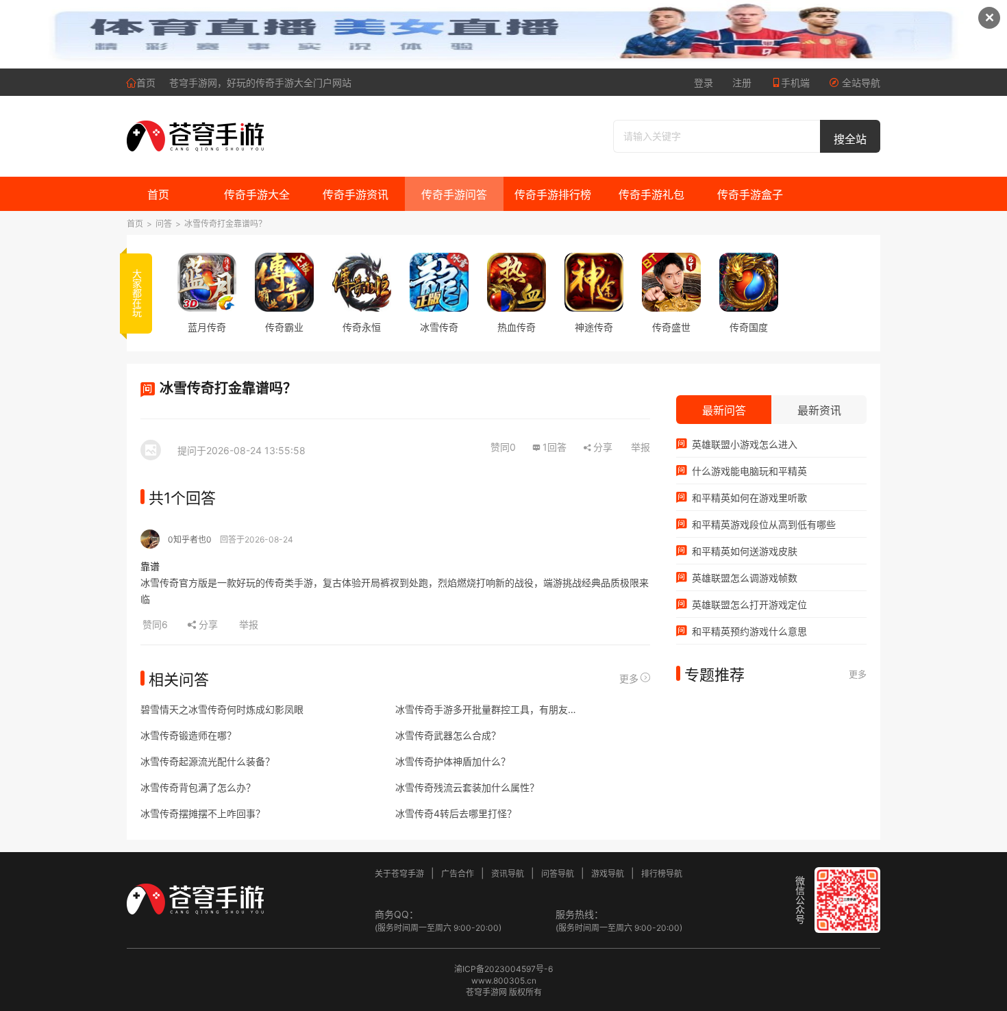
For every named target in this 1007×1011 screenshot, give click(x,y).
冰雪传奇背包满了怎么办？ (198, 787)
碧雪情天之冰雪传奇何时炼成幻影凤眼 (221, 709)
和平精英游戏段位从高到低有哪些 (762, 524)
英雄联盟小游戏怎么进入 (743, 444)
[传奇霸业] (284, 282)
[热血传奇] (516, 282)
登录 (703, 82)
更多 (628, 678)
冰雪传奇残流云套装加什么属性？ (467, 787)
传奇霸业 (284, 327)
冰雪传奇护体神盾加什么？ (452, 761)
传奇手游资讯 (355, 194)
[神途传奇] (593, 282)
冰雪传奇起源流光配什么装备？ (207, 761)
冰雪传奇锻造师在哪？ (188, 735)
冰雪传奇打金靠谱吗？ (225, 224)
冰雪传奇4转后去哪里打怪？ (456, 813)
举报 (640, 447)
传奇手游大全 (257, 194)
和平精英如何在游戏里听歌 (748, 497)
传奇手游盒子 (750, 194)
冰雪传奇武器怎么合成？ (448, 735)
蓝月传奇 (207, 327)
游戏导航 (607, 874)
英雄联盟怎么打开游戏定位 (748, 604)
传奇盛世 (671, 327)
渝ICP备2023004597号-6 (503, 969)
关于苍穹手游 (399, 874)
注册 (741, 82)
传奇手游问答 (454, 194)
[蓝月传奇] (206, 282)
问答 (164, 224)
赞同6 (156, 624)
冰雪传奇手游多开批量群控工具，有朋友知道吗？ (488, 709)
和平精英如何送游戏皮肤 (743, 551)
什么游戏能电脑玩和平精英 (748, 471)
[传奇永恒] (361, 282)
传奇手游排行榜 (552, 194)
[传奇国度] (748, 282)
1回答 (555, 447)
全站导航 (859, 82)
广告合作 (457, 874)
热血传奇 (516, 327)
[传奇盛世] (671, 282)
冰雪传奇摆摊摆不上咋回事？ (202, 813)
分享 (602, 447)
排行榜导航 (661, 874)
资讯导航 (507, 874)
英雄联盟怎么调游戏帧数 (743, 578)
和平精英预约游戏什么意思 (748, 631)
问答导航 (557, 874)
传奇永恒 (362, 327)
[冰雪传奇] (439, 282)
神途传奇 (594, 327)
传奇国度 (749, 327)
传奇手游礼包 (651, 194)
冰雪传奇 (439, 327)
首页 (146, 82)
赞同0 (503, 447)
